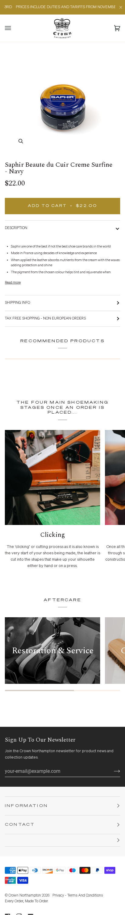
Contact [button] (20, 825)
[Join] (112, 771)
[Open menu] (14, 28)
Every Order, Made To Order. (27, 901)
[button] (62, 840)
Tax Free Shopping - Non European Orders (45, 318)
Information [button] (26, 806)
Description (16, 228)
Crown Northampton (24, 895)
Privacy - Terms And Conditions (77, 895)
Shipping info (17, 303)
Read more (13, 282)
